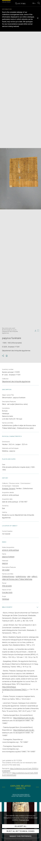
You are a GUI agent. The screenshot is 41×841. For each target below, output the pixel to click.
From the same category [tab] (21, 796)
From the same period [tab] (21, 794)
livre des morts (7, 592)
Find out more (24, 820)
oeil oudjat (5, 570)
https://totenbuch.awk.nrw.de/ (23, 718)
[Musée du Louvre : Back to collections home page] (20, 3)
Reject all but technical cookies (20, 831)
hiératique (5, 599)
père (28, 576)
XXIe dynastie (7, 586)
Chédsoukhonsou (8, 576)
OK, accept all (20, 826)
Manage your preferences (20, 836)
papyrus (5, 563)
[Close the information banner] (38, 18)
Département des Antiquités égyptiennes (16, 381)
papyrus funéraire (8, 557)
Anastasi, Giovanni (8, 488)
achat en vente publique (10, 550)
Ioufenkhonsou (21, 576)
